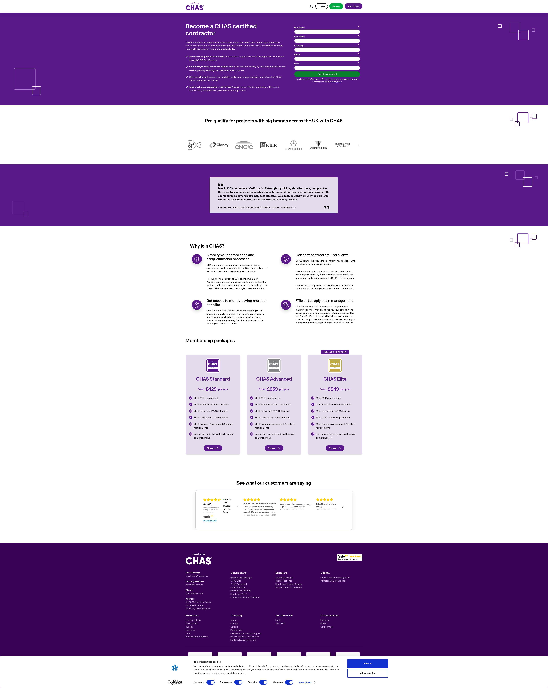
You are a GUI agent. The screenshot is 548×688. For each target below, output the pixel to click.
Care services (327, 627)
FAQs (188, 633)
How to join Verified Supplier (288, 584)
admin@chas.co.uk (194, 584)
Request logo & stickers (197, 636)
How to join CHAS (238, 594)
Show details (305, 682)
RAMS (323, 623)
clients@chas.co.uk (194, 593)
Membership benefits (240, 590)
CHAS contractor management (335, 577)
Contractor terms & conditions (245, 597)
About (233, 620)
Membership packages (241, 577)
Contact (234, 623)
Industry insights (193, 620)
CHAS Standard (238, 587)
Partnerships (236, 630)
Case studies (192, 623)
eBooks (189, 627)
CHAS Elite (235, 581)
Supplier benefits (283, 581)
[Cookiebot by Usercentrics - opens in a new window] (174, 682)
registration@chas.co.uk (197, 576)
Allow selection (367, 673)
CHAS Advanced (238, 584)
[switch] (238, 682)
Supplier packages (284, 577)
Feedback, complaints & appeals (245, 633)
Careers (234, 627)
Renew (336, 6)
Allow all (367, 663)
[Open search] (311, 6)
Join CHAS (353, 6)
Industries (190, 630)
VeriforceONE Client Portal (338, 288)
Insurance (325, 620)
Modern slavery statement (243, 640)
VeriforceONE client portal (333, 581)
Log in (278, 620)
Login (321, 6)
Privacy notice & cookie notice (244, 636)
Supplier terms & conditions (288, 587)
